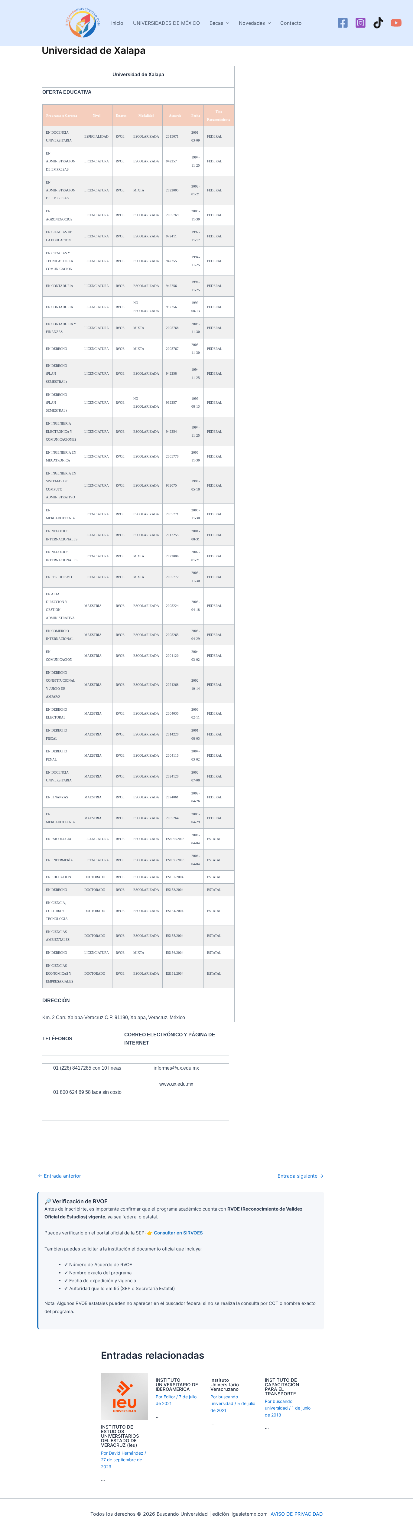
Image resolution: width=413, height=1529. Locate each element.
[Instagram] (360, 23)
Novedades (252, 23)
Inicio (117, 23)
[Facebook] (343, 23)
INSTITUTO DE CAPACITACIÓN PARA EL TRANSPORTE (282, 1387)
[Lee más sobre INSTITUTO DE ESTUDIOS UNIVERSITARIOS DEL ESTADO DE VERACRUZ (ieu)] (124, 1396)
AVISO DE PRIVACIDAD (297, 1514)
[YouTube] (396, 23)
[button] (226, 23)
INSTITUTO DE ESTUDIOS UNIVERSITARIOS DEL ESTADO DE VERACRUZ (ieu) (120, 1436)
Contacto (291, 23)
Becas (216, 23)
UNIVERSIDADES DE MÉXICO (166, 23)
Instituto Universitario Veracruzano (224, 1384)
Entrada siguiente (301, 1175)
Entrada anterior (59, 1175)
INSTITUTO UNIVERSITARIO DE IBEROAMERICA (177, 1384)
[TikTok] (378, 23)
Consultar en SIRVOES (178, 1233)
